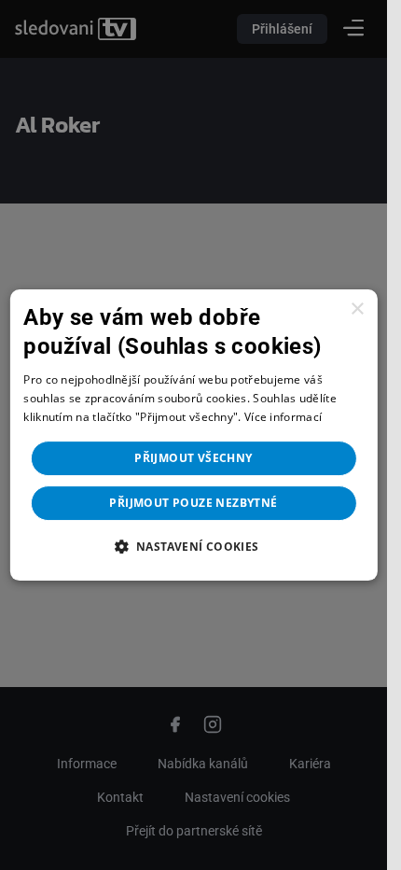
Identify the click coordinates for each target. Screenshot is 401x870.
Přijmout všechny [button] (193, 458)
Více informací (283, 417)
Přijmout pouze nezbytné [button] (193, 503)
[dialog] (193, 435)
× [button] (357, 309)
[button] (193, 546)
